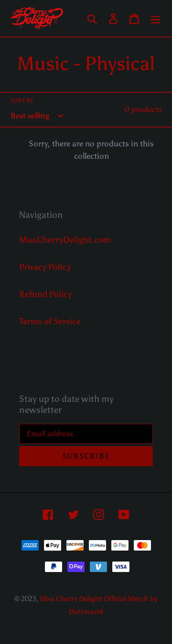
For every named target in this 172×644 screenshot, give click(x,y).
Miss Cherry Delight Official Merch (94, 598)
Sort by (22, 100)
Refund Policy (45, 294)
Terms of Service (50, 321)
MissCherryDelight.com (65, 240)
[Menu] (155, 18)
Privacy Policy (45, 267)
